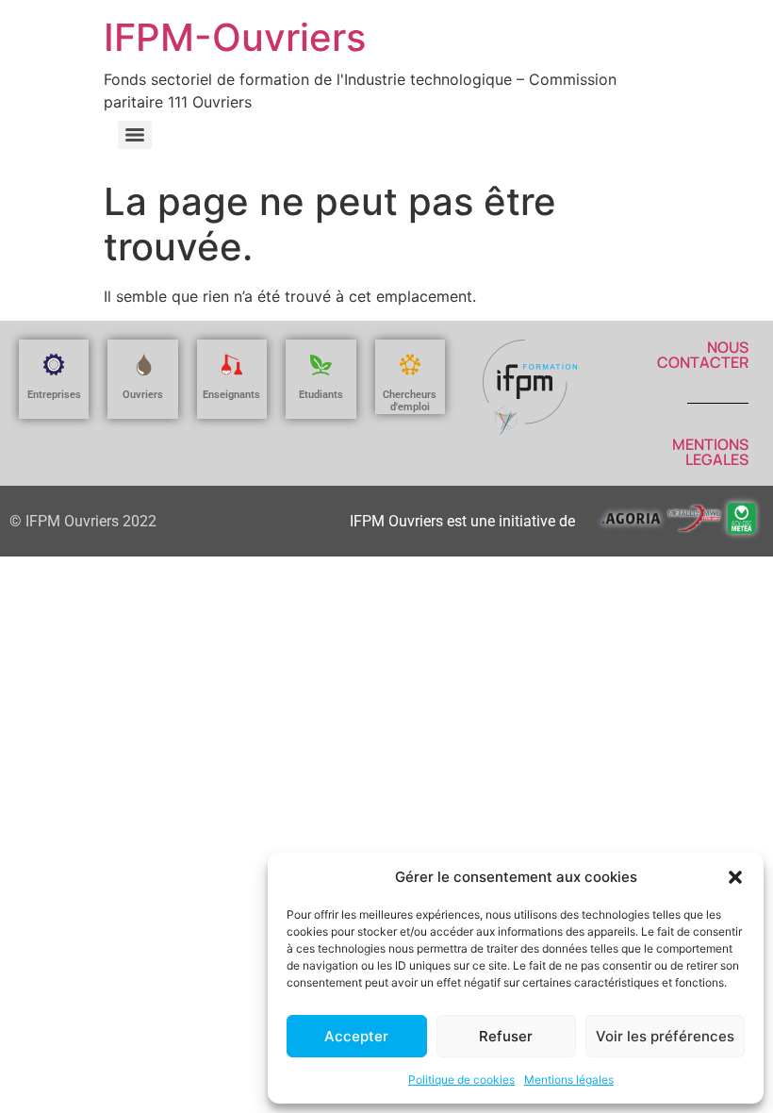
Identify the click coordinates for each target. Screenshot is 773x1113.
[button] (735, 877)
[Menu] (135, 135)
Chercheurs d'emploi (409, 401)
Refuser (506, 1036)
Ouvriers (143, 395)
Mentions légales (569, 1079)
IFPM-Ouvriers (235, 37)
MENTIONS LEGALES (710, 452)
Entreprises (54, 395)
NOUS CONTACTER (702, 355)
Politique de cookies (461, 1079)
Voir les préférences (665, 1036)
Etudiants (321, 395)
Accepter (356, 1036)
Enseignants (231, 395)
